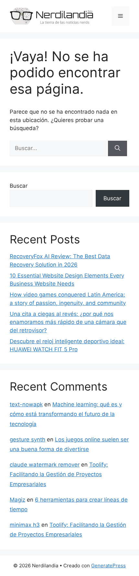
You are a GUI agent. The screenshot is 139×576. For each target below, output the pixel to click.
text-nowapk (26, 404)
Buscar (18, 186)
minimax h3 (25, 525)
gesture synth (27, 439)
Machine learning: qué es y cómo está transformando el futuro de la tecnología (66, 414)
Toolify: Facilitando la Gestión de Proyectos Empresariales (59, 474)
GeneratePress (108, 565)
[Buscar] (117, 148)
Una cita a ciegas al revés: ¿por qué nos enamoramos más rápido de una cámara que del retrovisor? (68, 322)
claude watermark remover (45, 464)
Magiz (17, 499)
